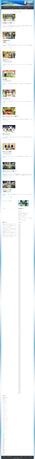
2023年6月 (19, 261)
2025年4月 (19, 239)
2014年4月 (19, 371)
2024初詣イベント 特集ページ (8, 22)
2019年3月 (19, 312)
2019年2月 (19, 313)
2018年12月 (19, 315)
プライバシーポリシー (16, 456)
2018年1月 (19, 326)
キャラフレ (5, 1)
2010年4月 (19, 393)
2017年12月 (19, 327)
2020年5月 (19, 298)
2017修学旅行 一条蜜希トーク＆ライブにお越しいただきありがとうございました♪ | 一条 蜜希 (9, 236)
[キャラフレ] (17, 3)
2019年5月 (19, 310)
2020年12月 (19, 291)
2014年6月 (19, 369)
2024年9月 (19, 246)
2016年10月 (19, 341)
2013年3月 (19, 383)
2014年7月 (19, 368)
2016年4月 (19, 347)
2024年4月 (19, 251)
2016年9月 (19, 342)
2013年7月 (19, 380)
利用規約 (4, 456)
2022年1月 (19, 278)
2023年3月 (19, 264)
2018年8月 (19, 319)
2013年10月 (19, 377)
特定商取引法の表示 (9, 456)
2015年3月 (19, 360)
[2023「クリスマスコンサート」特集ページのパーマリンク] (17, 111)
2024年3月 (19, 252)
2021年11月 (19, 280)
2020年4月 (19, 299)
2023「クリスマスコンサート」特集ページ (11, 116)
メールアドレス (10, 201)
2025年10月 (19, 233)
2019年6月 (19, 309)
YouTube (8, 201)
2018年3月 (19, 324)
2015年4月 (19, 359)
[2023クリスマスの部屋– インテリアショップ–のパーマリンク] (17, 146)
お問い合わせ (30, 456)
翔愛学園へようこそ (9, 6)
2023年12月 (19, 255)
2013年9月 (19, 378)
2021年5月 (19, 286)
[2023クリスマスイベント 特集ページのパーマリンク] (17, 165)
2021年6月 (19, 285)
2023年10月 (19, 257)
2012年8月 (19, 389)
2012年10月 (19, 387)
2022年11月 (19, 268)
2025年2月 (19, 241)
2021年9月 (19, 282)
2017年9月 (19, 330)
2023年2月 (19, 265)
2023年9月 (19, 258)
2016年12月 (19, 339)
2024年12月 (19, 243)
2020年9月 (19, 294)
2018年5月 (19, 322)
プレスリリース (7, 28)
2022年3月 (19, 276)
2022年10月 (19, 269)
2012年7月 (19, 390)
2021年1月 (19, 290)
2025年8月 (19, 235)
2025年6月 (19, 237)
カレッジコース (11, 7)
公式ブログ (25, 456)
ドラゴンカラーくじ (6, 98)
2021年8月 (19, 283)
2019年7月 (19, 308)
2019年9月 (19, 306)
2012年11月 (19, 386)
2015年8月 (19, 355)
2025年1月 (19, 242)
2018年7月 (19, 320)
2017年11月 (19, 328)
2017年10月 (19, 329)
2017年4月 (19, 335)
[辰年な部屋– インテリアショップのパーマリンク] (17, 73)
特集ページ (19, 6)
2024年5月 (19, 250)
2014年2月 (19, 373)
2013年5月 (19, 382)
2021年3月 (19, 288)
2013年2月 (19, 384)
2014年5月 (19, 370)
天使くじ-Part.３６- (6, 133)
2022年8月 (19, 271)
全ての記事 (25, 8)
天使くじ (11, 139)
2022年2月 (19, 277)
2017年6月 (19, 333)
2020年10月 (19, 293)
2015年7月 (19, 356)
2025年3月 (19, 240)
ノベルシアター (16, 7)
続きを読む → (16, 26)
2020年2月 (19, 301)
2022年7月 (19, 272)
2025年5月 (19, 238)
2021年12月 (19, 279)
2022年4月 (19, 275)
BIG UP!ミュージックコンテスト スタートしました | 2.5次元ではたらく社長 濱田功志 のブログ (10, 230)
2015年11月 (19, 352)
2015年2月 (19, 361)
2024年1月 (19, 254)
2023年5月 (19, 262)
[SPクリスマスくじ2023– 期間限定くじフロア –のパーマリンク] (17, 184)
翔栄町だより (29, 6)
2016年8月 (19, 343)
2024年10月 (19, 245)
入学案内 (5, 6)
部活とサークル (6, 7)
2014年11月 (19, 364)
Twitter (5, 201)
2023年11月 (19, 256)
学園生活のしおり (15, 6)
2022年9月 (19, 270)
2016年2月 (19, 349)
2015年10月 (19, 353)
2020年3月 (19, 300)
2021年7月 (19, 284)
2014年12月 (19, 363)
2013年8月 (19, 379)
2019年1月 (19, 314)
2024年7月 (19, 248)
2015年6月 (19, 357)
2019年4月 (19, 311)
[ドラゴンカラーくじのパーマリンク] (17, 93)
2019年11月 (19, 304)
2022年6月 (19, 273)
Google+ (7, 201)
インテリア (6, 86)
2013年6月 (19, 381)
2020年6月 (19, 297)
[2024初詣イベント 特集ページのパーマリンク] (17, 17)
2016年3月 (19, 348)
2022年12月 (19, 267)
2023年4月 (19, 263)
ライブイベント (17, 8)
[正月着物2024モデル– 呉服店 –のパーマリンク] (17, 35)
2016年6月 (19, 345)
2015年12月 (19, 351)
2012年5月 (19, 392)
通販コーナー (21, 8)
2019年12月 (19, 303)
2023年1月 (19, 266)
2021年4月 (19, 287)
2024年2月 (19, 253)
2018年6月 (19, 321)
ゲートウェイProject (11, 8)
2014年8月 (19, 367)
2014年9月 (19, 366)
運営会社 (21, 456)
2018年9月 (19, 318)
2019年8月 (19, 307)
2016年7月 (19, 344)
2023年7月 (19, 260)
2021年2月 (19, 289)
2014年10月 (19, 365)
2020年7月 (19, 296)
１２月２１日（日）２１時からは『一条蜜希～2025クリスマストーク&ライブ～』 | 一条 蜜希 (10, 226)
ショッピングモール (24, 6)
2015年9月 (19, 354)
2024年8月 (19, 247)
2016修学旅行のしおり (5, 398)
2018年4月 (19, 323)
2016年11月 (19, 340)
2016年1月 (19, 350)
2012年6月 (19, 391)
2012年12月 (19, 385)
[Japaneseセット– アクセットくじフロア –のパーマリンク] (17, 54)
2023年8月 (19, 259)
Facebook (3, 201)
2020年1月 (19, 302)
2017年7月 (19, 332)
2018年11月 (19, 316)
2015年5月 (19, 358)
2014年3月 (19, 372)
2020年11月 (19, 292)
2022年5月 (19, 274)
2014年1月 (19, 374)
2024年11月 (19, 244)
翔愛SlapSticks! (21, 7)
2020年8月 (19, 295)
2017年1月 (19, 338)
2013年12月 (19, 375)
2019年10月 (19, 305)
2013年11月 (19, 376)
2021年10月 (19, 281)
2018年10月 (19, 317)
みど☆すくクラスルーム (28, 7)
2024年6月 (19, 249)
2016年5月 (19, 346)
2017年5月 (19, 334)
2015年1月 (19, 362)
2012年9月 (19, 388)
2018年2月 (19, 325)
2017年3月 (19, 336)
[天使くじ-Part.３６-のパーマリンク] (17, 128)
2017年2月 (19, 337)
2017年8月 (19, 331)
